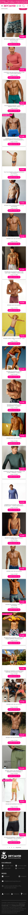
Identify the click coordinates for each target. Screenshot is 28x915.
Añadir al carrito (13, 44)
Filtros (23, 8)
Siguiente (18, 847)
